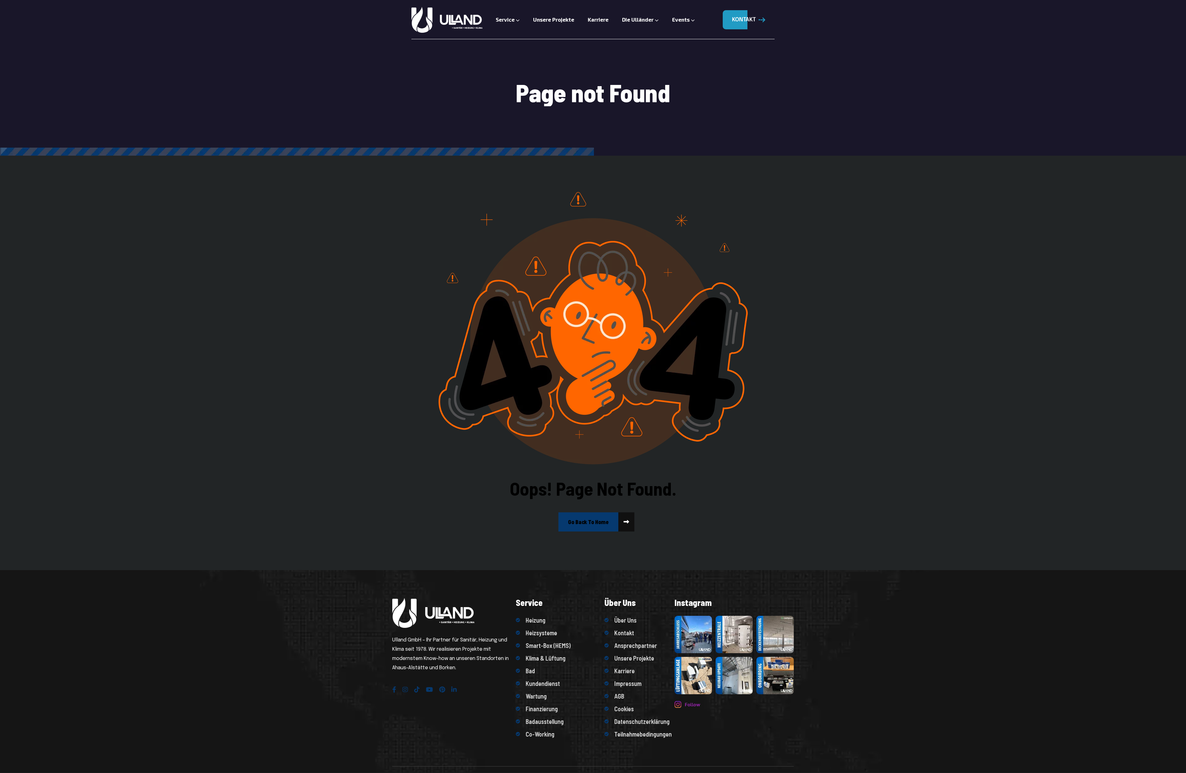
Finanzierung (542, 708)
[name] (588, 521)
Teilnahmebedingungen (641, 734)
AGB (619, 696)
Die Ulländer (638, 19)
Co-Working (540, 734)
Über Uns (625, 620)
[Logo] (444, 20)
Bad (530, 670)
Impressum (627, 683)
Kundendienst (543, 683)
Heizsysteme (541, 632)
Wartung (536, 696)
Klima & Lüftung (546, 658)
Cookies (624, 708)
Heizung (535, 620)
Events (681, 19)
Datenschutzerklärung (641, 721)
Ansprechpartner (635, 645)
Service (506, 19)
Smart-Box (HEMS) (548, 645)
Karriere (598, 19)
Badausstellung (545, 721)
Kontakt (624, 632)
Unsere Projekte (553, 19)
